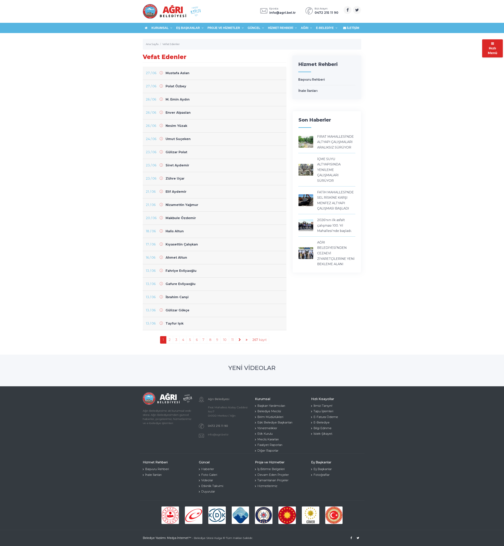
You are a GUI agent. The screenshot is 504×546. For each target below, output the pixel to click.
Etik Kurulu (265, 433)
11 (232, 340)
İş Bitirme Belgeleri (271, 469)
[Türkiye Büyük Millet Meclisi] (334, 515)
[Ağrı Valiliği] (240, 515)
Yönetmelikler (267, 428)
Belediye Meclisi (269, 411)
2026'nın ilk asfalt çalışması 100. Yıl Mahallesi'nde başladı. (334, 225)
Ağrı (305, 28)
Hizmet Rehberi (281, 28)
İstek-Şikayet (322, 433)
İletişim (352, 28)
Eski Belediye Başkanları (274, 422)
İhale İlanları (308, 91)
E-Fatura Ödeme (325, 417)
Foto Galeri (209, 475)
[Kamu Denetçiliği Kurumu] (217, 515)
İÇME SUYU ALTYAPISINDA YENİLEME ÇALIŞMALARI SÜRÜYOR (329, 170)
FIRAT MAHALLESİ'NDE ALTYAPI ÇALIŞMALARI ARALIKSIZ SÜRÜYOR (335, 142)
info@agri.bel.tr (218, 434)
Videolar (207, 480)
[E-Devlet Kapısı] (193, 515)
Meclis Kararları (268, 439)
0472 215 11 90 (218, 426)
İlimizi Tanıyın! (322, 406)
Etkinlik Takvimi (212, 486)
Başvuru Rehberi (311, 79)
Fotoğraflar (321, 475)
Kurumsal (160, 28)
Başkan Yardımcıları (271, 406)
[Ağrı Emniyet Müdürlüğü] (263, 515)
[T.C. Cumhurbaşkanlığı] (287, 515)
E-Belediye (325, 28)
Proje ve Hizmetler (224, 28)
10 (224, 340)
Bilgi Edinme (322, 428)
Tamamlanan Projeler (272, 480)
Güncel (254, 28)
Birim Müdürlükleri (270, 417)
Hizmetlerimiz (267, 486)
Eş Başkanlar (188, 28)
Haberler (207, 469)
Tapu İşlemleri (323, 411)
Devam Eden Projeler (273, 475)
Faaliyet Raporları (269, 445)
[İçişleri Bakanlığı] (170, 515)
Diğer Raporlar (267, 450)
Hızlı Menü (492, 50)
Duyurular (208, 491)
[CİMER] (310, 515)
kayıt (259, 340)
